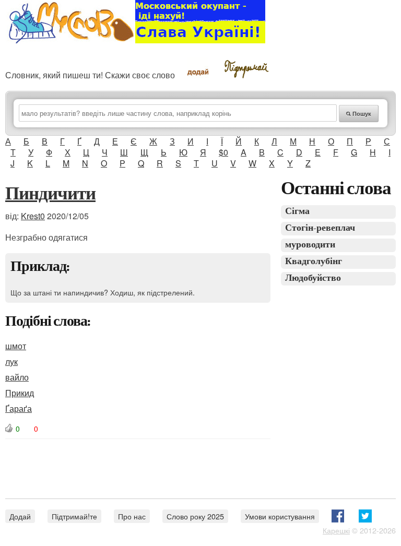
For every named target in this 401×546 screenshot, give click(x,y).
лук (11, 361)
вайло (17, 377)
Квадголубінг (313, 262)
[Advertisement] (195, 462)
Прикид (19, 393)
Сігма (297, 212)
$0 (223, 152)
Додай (20, 516)
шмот (15, 346)
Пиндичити (50, 195)
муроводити (310, 245)
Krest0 (33, 216)
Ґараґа (18, 408)
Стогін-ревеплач (320, 228)
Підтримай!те (74, 516)
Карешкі (336, 530)
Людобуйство (313, 278)
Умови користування (280, 516)
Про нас (132, 516)
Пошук (361, 113)
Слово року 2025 (195, 516)
